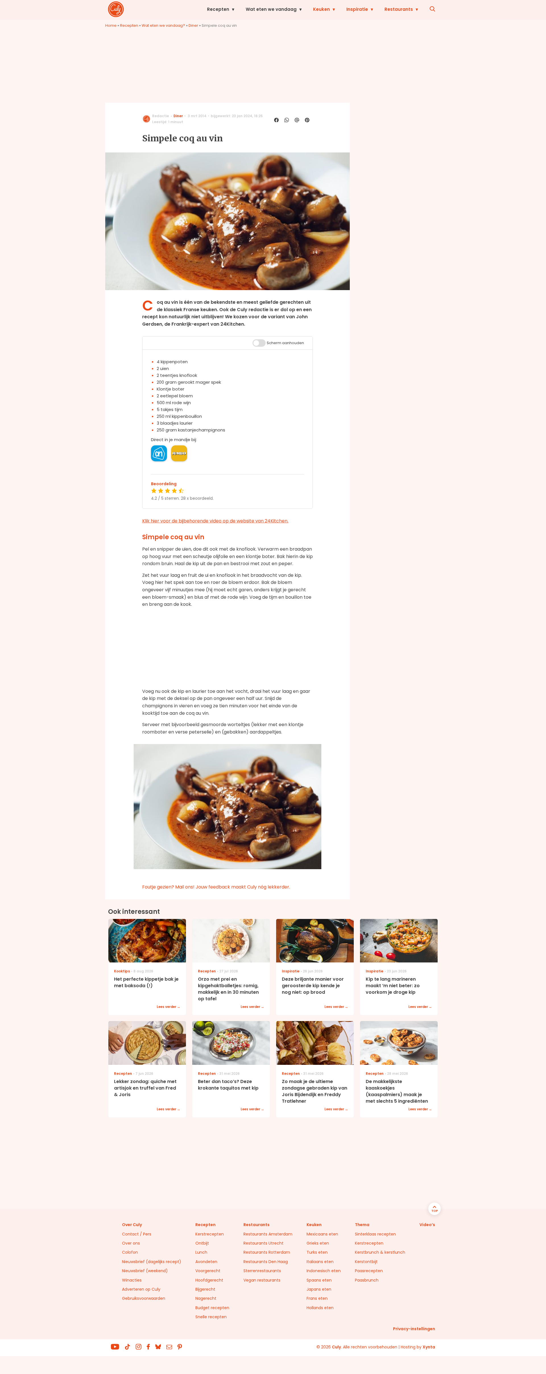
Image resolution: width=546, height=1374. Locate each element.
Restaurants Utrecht (263, 1243)
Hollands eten (320, 1308)
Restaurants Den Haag (265, 1262)
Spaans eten (319, 1280)
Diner (193, 25)
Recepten (218, 9)
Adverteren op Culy (141, 1289)
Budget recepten (212, 1308)
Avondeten (206, 1262)
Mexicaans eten (322, 1234)
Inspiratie (357, 9)
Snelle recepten (211, 1317)
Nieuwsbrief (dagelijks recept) (151, 1262)
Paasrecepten (369, 1271)
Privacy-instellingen (414, 1329)
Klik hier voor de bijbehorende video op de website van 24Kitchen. (215, 521)
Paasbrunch (367, 1280)
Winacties (132, 1280)
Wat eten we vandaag (271, 9)
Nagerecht (205, 1298)
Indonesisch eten (324, 1271)
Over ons (131, 1243)
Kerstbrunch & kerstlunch (380, 1252)
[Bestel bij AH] (159, 453)
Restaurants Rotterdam (266, 1252)
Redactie (160, 115)
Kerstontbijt (366, 1262)
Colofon (130, 1252)
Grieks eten (318, 1243)
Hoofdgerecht (209, 1280)
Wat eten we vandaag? (163, 25)
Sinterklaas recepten (375, 1234)
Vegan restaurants (261, 1280)
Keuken (321, 9)
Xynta (429, 1347)
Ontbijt (202, 1243)
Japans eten (319, 1289)
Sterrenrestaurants (262, 1271)
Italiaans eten (320, 1262)
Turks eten (317, 1252)
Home (111, 25)
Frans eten (317, 1298)
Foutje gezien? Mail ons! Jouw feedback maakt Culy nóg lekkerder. (216, 887)
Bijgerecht (205, 1289)
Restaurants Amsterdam (267, 1234)
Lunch (201, 1252)
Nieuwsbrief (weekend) (145, 1271)
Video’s (427, 1225)
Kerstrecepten (209, 1234)
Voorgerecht (207, 1271)
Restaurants (398, 9)
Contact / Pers (136, 1234)
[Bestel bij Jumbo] (179, 453)
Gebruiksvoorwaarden (143, 1298)
